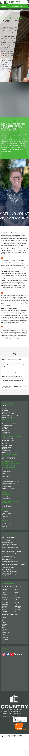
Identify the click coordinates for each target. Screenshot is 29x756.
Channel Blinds (6, 442)
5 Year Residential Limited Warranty (11, 501)
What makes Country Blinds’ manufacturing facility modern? (12, 381)
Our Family (5, 511)
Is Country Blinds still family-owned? (11, 372)
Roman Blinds (5, 430)
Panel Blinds (5, 427)
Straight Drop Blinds (7, 445)
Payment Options (6, 486)
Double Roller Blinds (7, 425)
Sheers (3, 407)
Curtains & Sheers (8, 403)
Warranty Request (6, 496)
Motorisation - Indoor (10, 465)
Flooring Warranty (6, 498)
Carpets (4, 469)
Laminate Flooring (6, 473)
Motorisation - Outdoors (11, 463)
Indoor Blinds (7, 420)
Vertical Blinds (5, 433)
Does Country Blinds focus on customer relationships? (11, 386)
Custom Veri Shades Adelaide (9, 413)
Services (5, 479)
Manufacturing (6, 484)
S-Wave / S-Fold (6, 412)
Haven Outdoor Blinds (7, 438)
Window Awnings (6, 452)
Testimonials (5, 514)
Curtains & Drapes (6, 405)
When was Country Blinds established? (11, 359)
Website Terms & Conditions (8, 713)
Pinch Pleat (5, 410)
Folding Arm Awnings (7, 448)
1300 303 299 (10, 9)
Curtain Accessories (7, 417)
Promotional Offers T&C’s (8, 488)
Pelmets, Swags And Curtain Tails (10, 415)
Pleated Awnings (6, 450)
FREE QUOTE (21, 9)
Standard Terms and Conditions (9, 490)
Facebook (4, 526)
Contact (5, 521)
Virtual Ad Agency (15, 716)
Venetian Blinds (6, 432)
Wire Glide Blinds (6, 447)
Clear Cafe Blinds (6, 443)
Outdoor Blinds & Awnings (11, 436)
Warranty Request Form (8, 505)
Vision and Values (6, 513)
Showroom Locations (7, 524)
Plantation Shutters (9, 455)
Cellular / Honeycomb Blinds (9, 423)
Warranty (6, 494)
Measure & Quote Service (8, 483)
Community (5, 516)
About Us (5, 509)
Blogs (3, 518)
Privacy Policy (18, 713)
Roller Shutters (8, 461)
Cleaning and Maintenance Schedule (11, 481)
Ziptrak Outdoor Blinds (8, 440)
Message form (5, 523)
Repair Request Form (7, 506)
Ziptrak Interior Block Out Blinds (10, 422)
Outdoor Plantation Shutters (9, 458)
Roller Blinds (5, 428)
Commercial (6, 492)
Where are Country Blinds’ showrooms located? (13, 376)
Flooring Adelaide (8, 467)
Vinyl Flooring (5, 476)
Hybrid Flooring (6, 471)
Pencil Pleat (5, 408)
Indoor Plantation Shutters (8, 457)
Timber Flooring (6, 475)
